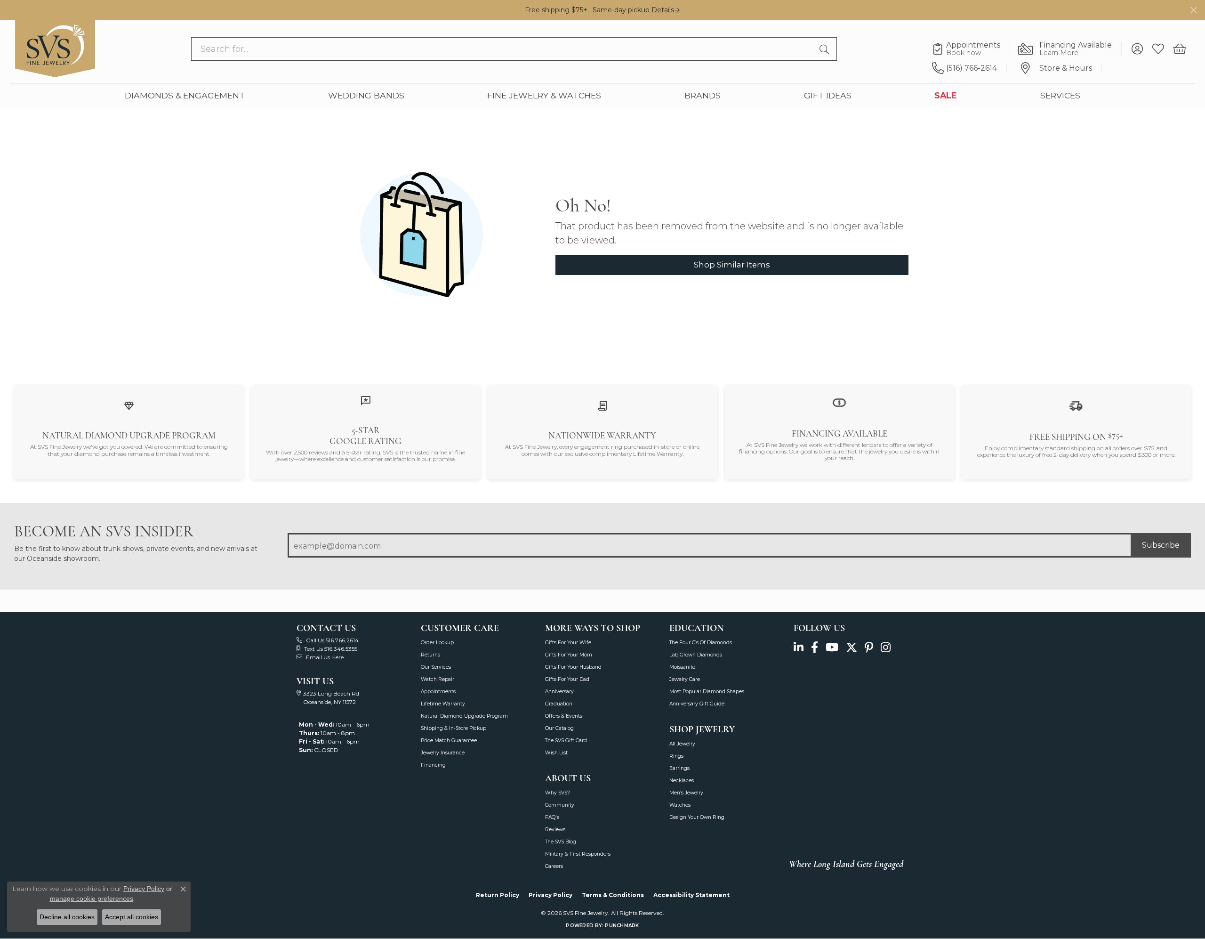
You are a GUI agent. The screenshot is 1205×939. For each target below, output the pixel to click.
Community (559, 805)
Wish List (556, 753)
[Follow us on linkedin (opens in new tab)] (798, 648)
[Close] (1193, 10)
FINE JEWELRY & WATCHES (544, 95)
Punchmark (622, 926)
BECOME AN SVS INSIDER (103, 531)
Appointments (438, 691)
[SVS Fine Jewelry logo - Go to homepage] (55, 48)
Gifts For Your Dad (567, 679)
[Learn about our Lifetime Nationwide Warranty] (602, 405)
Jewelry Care (684, 679)
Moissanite (682, 667)
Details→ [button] (665, 10)
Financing (433, 765)
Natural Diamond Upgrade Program (464, 716)
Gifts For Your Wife (568, 642)
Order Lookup (437, 642)
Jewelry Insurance (443, 753)
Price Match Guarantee (449, 740)
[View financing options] (839, 401)
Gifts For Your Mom (568, 655)
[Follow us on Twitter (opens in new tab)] (851, 648)
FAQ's (552, 817)
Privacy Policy (550, 895)
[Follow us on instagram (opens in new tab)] (886, 648)
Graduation (558, 704)
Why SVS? (557, 793)
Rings (676, 756)
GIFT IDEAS (828, 95)
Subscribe (1161, 545)
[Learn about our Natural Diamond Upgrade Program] (129, 405)
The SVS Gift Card (566, 740)
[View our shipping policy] (1076, 405)
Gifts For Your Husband (573, 667)
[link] (971, 49)
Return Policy (497, 895)
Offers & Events (563, 716)
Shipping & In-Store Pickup (453, 728)
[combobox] (503, 49)
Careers (554, 866)
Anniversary (559, 691)
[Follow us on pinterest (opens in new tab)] (869, 648)
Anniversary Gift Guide (696, 704)
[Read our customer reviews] (365, 400)
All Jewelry (682, 744)
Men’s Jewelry (686, 793)
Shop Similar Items (732, 264)
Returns (430, 655)
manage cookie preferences (91, 898)
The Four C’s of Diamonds (700, 642)
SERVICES (1060, 95)
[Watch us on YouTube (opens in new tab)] (832, 648)
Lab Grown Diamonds (695, 655)
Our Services (436, 667)
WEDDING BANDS (366, 95)
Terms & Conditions (613, 895)
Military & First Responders (578, 854)
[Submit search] (825, 49)
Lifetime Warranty (443, 704)
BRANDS (702, 95)
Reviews (555, 829)
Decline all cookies (67, 917)
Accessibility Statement (691, 895)
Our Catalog (559, 728)
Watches (680, 805)
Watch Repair (437, 679)
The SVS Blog (560, 842)
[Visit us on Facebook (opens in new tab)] (814, 648)
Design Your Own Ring (696, 817)
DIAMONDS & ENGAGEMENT (185, 95)
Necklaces (681, 780)
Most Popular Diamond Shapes (706, 691)
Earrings (679, 768)
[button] (1137, 49)
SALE (945, 95)
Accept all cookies (131, 917)
